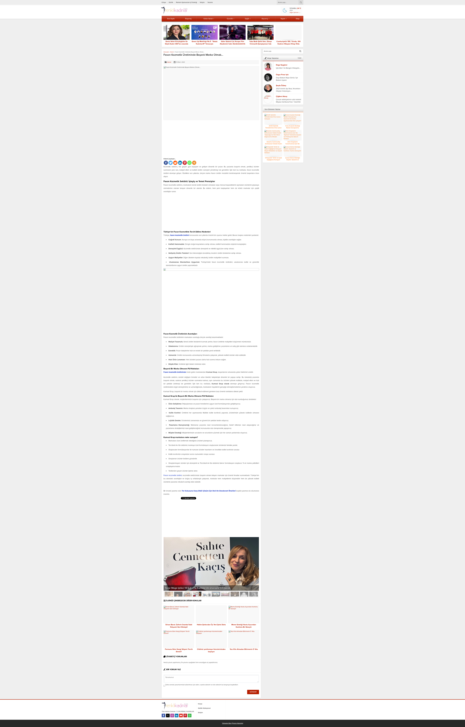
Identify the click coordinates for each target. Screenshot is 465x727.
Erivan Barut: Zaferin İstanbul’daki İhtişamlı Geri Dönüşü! (179, 626)
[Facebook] (166, 163)
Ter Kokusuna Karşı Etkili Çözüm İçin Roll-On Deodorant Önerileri (209, 491)
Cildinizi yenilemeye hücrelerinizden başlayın (211, 650)
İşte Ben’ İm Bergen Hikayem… (288, 68)
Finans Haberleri (237, 723)
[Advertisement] (183, 139)
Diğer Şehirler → (295, 12)
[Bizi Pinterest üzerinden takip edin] (185, 715)
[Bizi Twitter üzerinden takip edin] (168, 715)
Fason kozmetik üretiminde (174, 372)
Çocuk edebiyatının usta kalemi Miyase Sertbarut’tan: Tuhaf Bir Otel (288, 101)
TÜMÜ (299, 58)
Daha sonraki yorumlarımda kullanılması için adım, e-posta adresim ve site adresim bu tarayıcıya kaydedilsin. (201, 685)
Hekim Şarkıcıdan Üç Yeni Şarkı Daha (211, 625)
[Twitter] (170, 163)
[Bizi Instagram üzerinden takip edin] (172, 715)
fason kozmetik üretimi (179, 235)
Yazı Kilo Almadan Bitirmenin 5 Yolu (244, 649)
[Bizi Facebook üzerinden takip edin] (163, 715)
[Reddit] (175, 163)
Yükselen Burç (227, 723)
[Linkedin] (180, 163)
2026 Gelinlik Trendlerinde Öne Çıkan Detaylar (273, 128)
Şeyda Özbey (281, 85)
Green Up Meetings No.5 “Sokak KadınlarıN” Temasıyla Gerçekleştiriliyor (204, 43)
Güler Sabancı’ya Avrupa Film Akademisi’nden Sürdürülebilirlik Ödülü (232, 43)
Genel (172, 52)
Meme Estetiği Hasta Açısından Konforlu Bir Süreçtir (243, 626)
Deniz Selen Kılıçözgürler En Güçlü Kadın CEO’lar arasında (176, 42)
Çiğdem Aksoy (281, 96)
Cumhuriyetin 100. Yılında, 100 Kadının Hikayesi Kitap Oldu (288, 42)
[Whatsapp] (189, 163)
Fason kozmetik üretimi (172, 475)
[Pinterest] (185, 163)
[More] (194, 163)
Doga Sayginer (281, 65)
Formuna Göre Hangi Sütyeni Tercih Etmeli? (179, 650)
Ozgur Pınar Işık (282, 75)
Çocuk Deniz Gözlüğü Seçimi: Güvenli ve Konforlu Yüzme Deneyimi (292, 160)
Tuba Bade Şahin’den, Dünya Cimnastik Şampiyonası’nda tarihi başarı (260, 43)
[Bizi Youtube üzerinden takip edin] (181, 715)
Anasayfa (166, 52)
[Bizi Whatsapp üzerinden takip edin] (189, 715)
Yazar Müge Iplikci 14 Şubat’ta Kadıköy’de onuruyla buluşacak (197, 588)
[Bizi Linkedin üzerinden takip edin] (176, 715)
